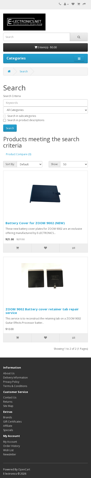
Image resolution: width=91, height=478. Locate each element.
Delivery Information (15, 377)
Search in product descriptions (25, 120)
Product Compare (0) (18, 154)
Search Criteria (12, 96)
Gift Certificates (12, 421)
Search (24, 71)
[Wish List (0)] (73, 4)
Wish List (8, 450)
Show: (54, 164)
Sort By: (10, 164)
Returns (7, 401)
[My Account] (66, 4)
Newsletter (9, 454)
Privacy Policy (11, 382)
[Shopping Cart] (78, 4)
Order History (11, 446)
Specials (8, 430)
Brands (7, 417)
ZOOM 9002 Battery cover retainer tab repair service (42, 311)
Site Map (8, 406)
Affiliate (7, 426)
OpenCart (24, 469)
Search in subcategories (21, 116)
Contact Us (9, 397)
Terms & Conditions (15, 386)
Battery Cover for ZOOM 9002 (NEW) (35, 223)
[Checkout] (84, 4)
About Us (8, 373)
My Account (10, 441)
